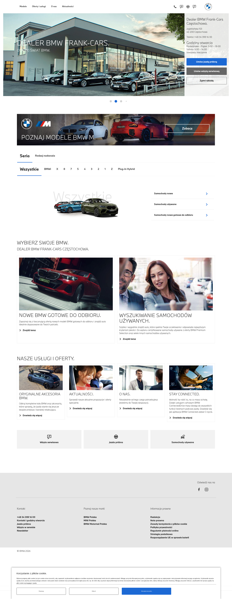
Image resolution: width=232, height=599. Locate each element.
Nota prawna (157, 520)
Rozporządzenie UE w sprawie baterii (169, 537)
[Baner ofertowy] (116, 129)
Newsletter (22, 530)
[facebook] (199, 491)
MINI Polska (90, 520)
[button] (225, 53)
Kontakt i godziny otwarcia (31, 520)
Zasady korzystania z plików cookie (168, 523)
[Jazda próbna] (188, 6)
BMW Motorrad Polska (95, 523)
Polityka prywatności (161, 527)
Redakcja (155, 517)
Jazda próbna (24, 523)
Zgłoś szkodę (206, 80)
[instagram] (206, 491)
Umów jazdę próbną (206, 61)
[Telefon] (175, 6)
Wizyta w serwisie (26, 527)
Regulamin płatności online (164, 530)
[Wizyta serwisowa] (194, 6)
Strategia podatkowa (161, 534)
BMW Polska (90, 517)
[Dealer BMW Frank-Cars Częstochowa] (208, 6)
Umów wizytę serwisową (207, 71)
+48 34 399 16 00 (203, 37)
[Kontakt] (181, 6)
